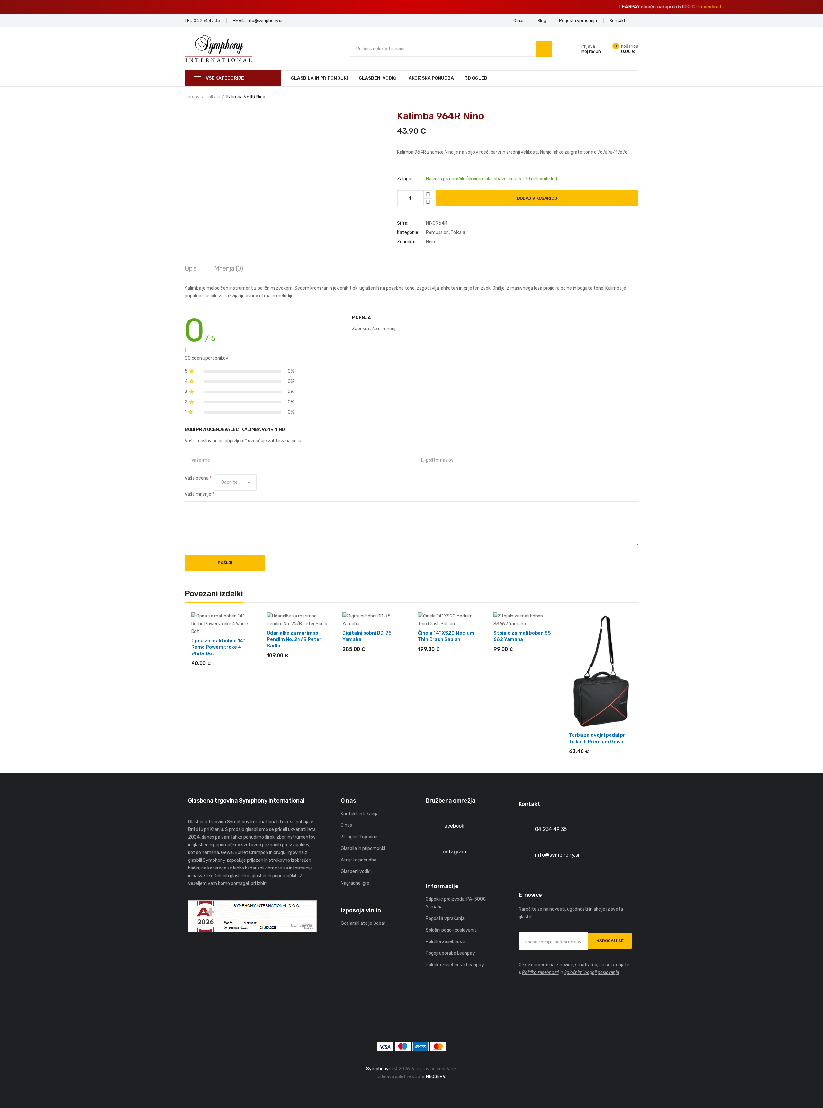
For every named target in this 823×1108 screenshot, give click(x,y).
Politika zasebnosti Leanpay (455, 965)
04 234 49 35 (551, 829)
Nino (430, 242)
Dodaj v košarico (537, 198)
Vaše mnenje (199, 494)
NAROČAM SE (610, 940)
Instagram (453, 852)
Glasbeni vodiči (378, 78)
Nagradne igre (355, 883)
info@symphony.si (557, 855)
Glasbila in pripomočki (319, 78)
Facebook (452, 826)
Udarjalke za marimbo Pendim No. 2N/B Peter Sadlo (294, 639)
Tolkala (213, 97)
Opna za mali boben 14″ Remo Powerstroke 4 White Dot (218, 647)
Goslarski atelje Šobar (363, 923)
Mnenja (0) (228, 268)
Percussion (437, 232)
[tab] (190, 270)
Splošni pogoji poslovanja (451, 930)
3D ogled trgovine (359, 837)
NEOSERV (435, 1076)
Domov (192, 97)
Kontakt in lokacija (360, 813)
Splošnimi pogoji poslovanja (591, 972)
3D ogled (476, 78)
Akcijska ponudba (431, 78)
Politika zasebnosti (445, 941)
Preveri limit (450, 7)
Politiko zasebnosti (540, 972)
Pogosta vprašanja (445, 918)
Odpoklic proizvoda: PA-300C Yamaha (456, 903)
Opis (190, 268)
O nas (346, 825)
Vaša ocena (198, 478)
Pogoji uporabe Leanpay (450, 953)
